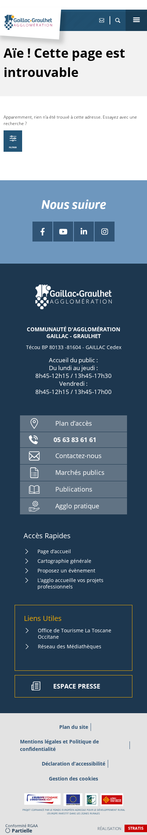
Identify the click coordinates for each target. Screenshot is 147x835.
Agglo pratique (77, 506)
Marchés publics (80, 472)
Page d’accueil (54, 551)
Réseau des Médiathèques (69, 646)
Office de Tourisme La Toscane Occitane (74, 633)
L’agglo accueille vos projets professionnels (70, 583)
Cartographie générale (64, 560)
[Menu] (136, 20)
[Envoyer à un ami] (101, 20)
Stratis (135, 828)
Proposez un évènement (66, 570)
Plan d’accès (73, 423)
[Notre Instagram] (105, 232)
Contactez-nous (78, 455)
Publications (73, 489)
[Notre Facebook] (42, 232)
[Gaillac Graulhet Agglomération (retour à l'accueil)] (39, 30)
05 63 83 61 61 (75, 439)
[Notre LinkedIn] (84, 232)
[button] (118, 20)
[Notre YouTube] (63, 232)
